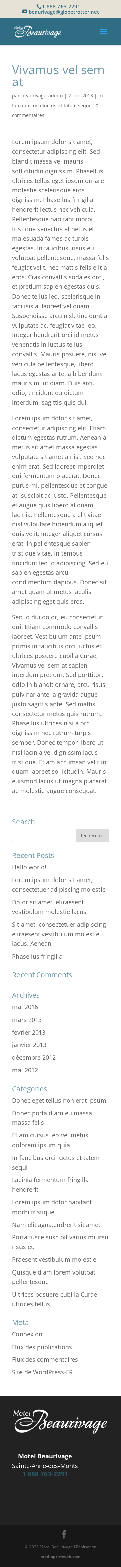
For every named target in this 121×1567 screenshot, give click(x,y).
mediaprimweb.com (60, 1556)
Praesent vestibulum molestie (54, 1259)
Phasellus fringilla (37, 956)
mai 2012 (25, 1070)
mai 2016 (25, 1007)
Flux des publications (42, 1347)
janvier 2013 (29, 1045)
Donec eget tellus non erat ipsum (59, 1100)
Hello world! (29, 867)
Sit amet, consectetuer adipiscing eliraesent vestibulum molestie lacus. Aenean (59, 934)
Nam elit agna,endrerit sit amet (56, 1225)
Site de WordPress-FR (42, 1372)
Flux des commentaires (45, 1359)
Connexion (27, 1334)
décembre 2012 (34, 1057)
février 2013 (28, 1032)
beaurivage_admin (42, 95)
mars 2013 (27, 1020)
